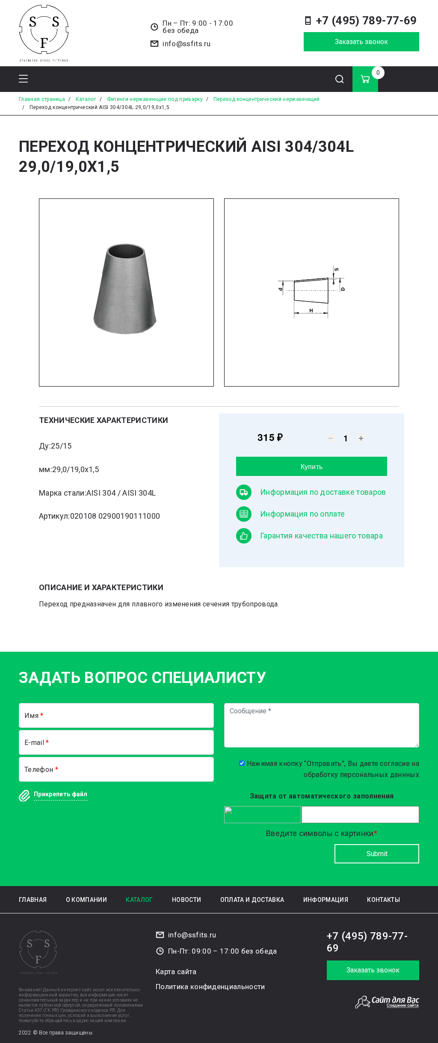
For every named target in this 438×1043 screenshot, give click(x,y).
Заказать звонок (361, 42)
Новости (186, 899)
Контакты (383, 899)
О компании (86, 899)
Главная (33, 899)
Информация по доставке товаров (323, 492)
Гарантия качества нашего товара (321, 535)
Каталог (139, 899)
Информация (325, 899)
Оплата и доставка (252, 899)
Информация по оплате (302, 513)
